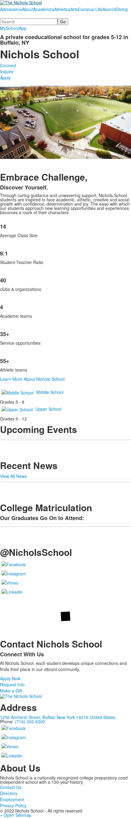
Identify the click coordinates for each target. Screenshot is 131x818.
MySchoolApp (13, 28)
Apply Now (10, 678)
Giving (121, 9)
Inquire (6, 71)
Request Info (12, 684)
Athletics (62, 9)
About (27, 9)
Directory (8, 793)
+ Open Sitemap (15, 815)
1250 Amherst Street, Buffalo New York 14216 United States (57, 717)
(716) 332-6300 (30, 721)
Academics (43, 9)
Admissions (11, 9)
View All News (13, 476)
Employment (12, 799)
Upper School (48, 409)
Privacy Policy (13, 805)
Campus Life (90, 9)
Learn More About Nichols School (32, 379)
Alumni (108, 9)
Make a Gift (11, 691)
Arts (74, 9)
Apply (5, 78)
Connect (8, 65)
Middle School (49, 392)
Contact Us (10, 787)
